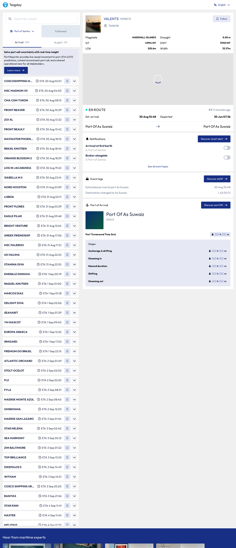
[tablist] (41, 31)
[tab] (22, 31)
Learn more (13, 70)
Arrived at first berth (99, 146)
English (222, 4)
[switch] (227, 148)
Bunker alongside (96, 155)
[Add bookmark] (67, 81)
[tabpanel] (41, 281)
